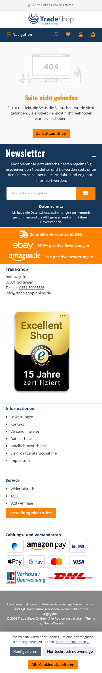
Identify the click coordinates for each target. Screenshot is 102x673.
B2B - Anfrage (21, 503)
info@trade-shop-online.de (28, 292)
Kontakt (17, 424)
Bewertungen (21, 416)
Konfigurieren (25, 651)
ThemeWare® (53, 623)
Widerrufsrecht (23, 488)
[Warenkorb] (93, 34)
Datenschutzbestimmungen (51, 212)
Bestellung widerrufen (31, 512)
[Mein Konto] (81, 34)
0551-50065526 (31, 287)
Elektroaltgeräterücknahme (33, 453)
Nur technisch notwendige (70, 651)
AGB (46, 217)
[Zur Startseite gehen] (51, 19)
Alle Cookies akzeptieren (52, 664)
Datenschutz (21, 438)
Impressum (20, 460)
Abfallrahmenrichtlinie (29, 445)
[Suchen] (56, 34)
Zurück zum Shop (51, 133)
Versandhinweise (24, 431)
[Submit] (85, 193)
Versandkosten (84, 604)
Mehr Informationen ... (73, 641)
